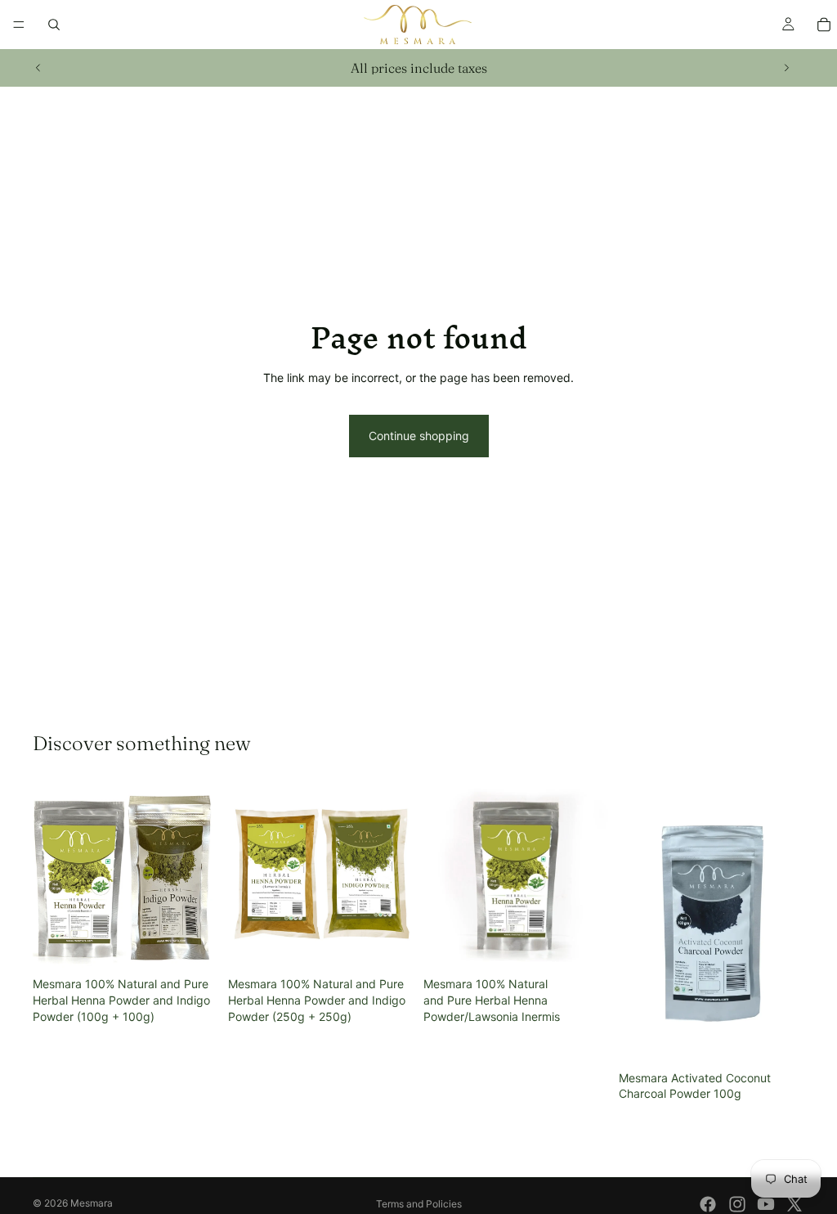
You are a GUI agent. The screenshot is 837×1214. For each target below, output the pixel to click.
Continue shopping (419, 436)
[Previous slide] (38, 68)
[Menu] (19, 24)
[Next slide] (786, 68)
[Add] (193, 945)
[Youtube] (766, 1204)
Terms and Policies (419, 1204)
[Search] (54, 25)
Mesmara (91, 1203)
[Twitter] (794, 1204)
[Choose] (583, 945)
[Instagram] (737, 1204)
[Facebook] (708, 1204)
